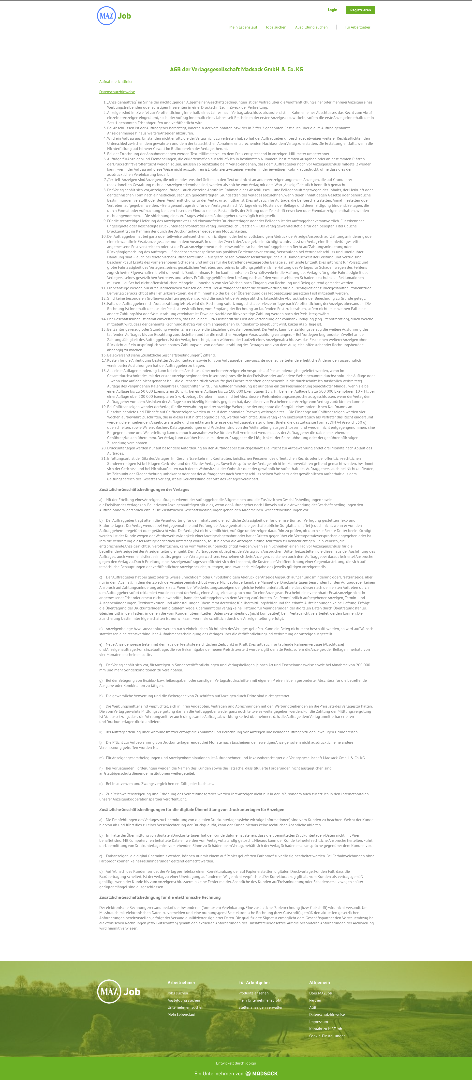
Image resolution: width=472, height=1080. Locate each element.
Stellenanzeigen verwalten (260, 1007)
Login (332, 9)
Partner (315, 1000)
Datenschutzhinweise (117, 91)
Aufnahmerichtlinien (116, 81)
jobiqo (250, 1063)
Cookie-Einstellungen (327, 1035)
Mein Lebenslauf (243, 27)
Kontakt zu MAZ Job (325, 1028)
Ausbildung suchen (311, 27)
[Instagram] (109, 1014)
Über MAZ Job (320, 993)
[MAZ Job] (114, 16)
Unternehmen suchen (186, 1007)
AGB (312, 1007)
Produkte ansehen (253, 993)
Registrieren (360, 9)
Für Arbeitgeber (357, 27)
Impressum (318, 1021)
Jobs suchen (276, 27)
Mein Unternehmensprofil (259, 1000)
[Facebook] (101, 1014)
